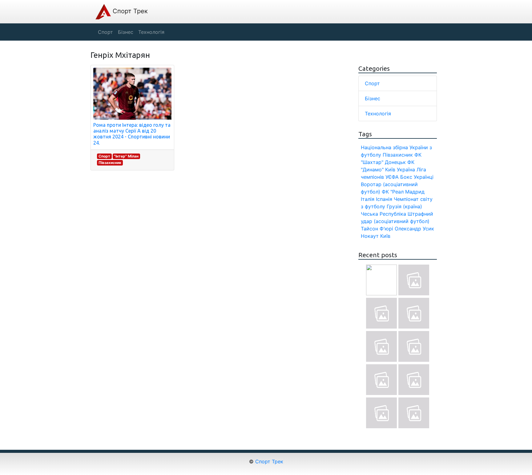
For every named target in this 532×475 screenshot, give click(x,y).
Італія (367, 199)
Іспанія (384, 199)
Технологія (378, 113)
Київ (385, 236)
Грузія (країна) (404, 206)
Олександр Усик (414, 229)
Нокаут (370, 236)
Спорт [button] (105, 32)
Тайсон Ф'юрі (377, 229)
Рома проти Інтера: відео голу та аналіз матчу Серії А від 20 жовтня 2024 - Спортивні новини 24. (132, 134)
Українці (423, 177)
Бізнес (372, 98)
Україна (406, 169)
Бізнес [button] (125, 32)
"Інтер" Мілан (126, 156)
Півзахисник (110, 162)
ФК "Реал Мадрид (403, 192)
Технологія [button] (151, 32)
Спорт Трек (129, 11)
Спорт (104, 156)
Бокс (406, 177)
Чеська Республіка (383, 214)
